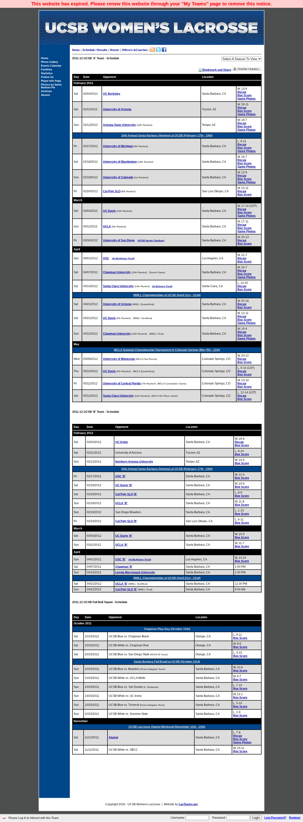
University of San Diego (119, 240)
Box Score (244, 95)
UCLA (107, 226)
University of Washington (120, 161)
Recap (241, 92)
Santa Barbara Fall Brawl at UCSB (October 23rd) (167, 661)
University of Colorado (118, 177)
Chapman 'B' (124, 566)
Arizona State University (119, 125)
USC (106, 258)
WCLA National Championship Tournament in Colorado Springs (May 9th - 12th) (167, 350)
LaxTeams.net (188, 804)
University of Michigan (118, 146)
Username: (178, 817)
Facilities (46, 69)
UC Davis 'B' (123, 485)
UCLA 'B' (121, 503)
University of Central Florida (122, 383)
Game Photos (246, 98)
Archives (46, 91)
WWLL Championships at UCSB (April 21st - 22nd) (167, 295)
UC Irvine (121, 442)
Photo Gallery (49, 61)
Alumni (45, 95)
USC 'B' (120, 476)
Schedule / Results (94, 50)
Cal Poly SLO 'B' (126, 494)
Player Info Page (51, 80)
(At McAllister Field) (123, 258)
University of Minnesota (119, 359)
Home (44, 58)
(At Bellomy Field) (162, 286)
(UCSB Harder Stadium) (151, 240)
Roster (114, 50)
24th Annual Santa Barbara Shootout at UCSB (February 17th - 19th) (167, 135)
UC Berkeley (111, 93)
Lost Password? (275, 817)
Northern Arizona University (134, 461)
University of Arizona (117, 109)
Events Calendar (51, 65)
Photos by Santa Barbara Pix (51, 86)
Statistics (47, 73)
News (76, 50)
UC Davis (109, 211)
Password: (219, 817)
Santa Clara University (118, 286)
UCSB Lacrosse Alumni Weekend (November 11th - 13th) (167, 726)
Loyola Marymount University (135, 572)
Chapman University (117, 272)
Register (295, 817)
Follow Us (47, 77)
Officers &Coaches (135, 50)
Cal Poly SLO (111, 191)
